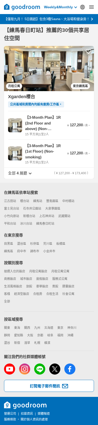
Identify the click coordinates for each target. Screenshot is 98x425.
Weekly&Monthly (58, 7)
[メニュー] (91, 7)
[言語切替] (82, 7)
